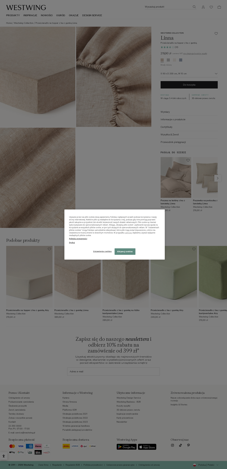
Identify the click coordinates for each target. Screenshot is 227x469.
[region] (114, 235)
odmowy (128, 233)
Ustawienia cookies (102, 251)
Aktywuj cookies (125, 251)
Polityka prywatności (78, 238)
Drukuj (72, 242)
